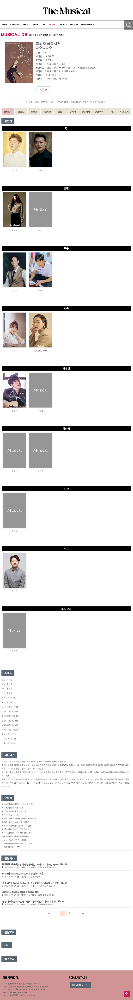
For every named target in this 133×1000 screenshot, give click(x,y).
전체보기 (8, 111)
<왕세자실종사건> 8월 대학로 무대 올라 (20, 892)
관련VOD (98, 111)
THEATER (74, 24)
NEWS (4, 24)
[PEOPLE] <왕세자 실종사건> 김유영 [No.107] (22, 873)
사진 (111, 111)
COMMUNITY (86, 24)
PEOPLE (63, 24)
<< (49, 913)
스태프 (34, 111)
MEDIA (25, 24)
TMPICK (34, 24)
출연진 (21, 111)
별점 (60, 111)
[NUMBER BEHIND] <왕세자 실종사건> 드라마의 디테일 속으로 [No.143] (34, 864)
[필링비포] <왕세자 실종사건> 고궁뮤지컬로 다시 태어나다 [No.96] (33, 901)
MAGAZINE (14, 24)
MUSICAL (53, 24)
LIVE (43, 24)
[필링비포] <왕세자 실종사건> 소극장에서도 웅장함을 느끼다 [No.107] (34, 883)
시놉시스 (46, 111)
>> (83, 913)
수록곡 (72, 111)
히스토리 (124, 111)
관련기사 (85, 111)
